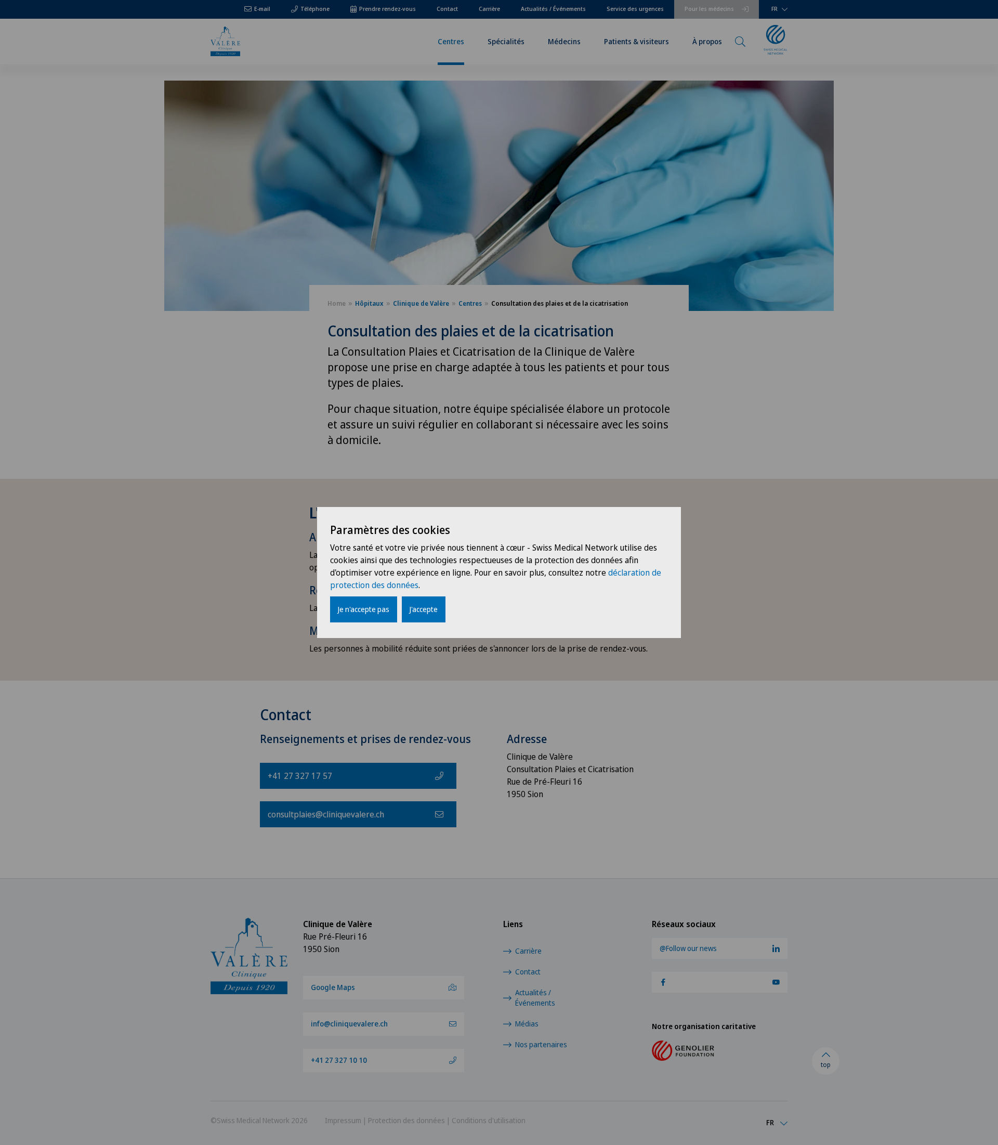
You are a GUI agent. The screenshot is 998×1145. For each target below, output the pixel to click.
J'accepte (424, 609)
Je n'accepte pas (363, 609)
